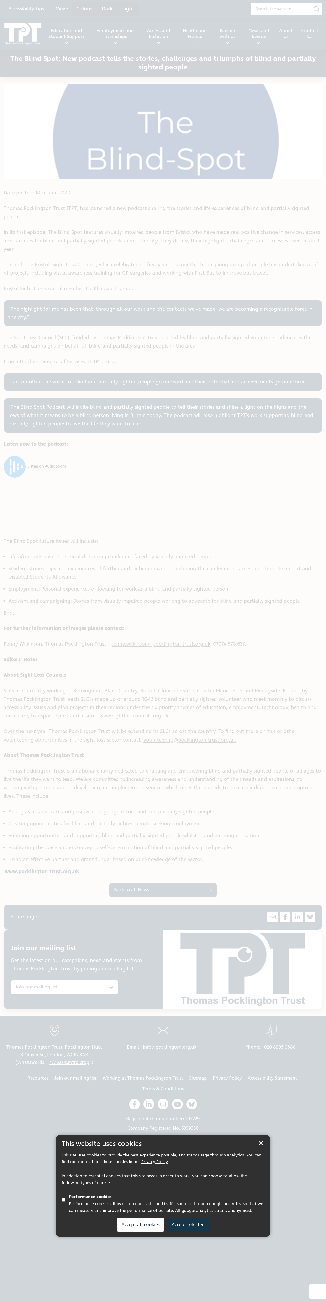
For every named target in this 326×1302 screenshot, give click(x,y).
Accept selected (188, 1225)
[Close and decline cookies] (260, 1143)
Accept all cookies (140, 1225)
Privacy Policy (154, 1162)
